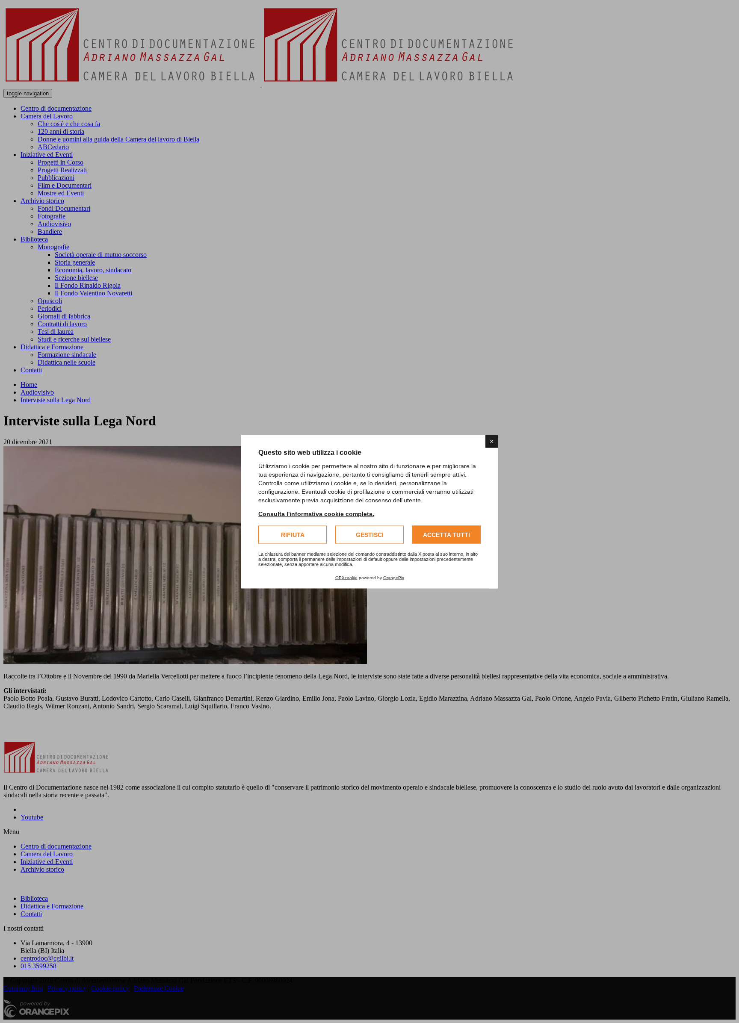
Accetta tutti (446, 534)
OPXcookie (346, 577)
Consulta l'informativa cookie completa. (316, 513)
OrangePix (393, 577)
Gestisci (370, 534)
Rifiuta (292, 534)
